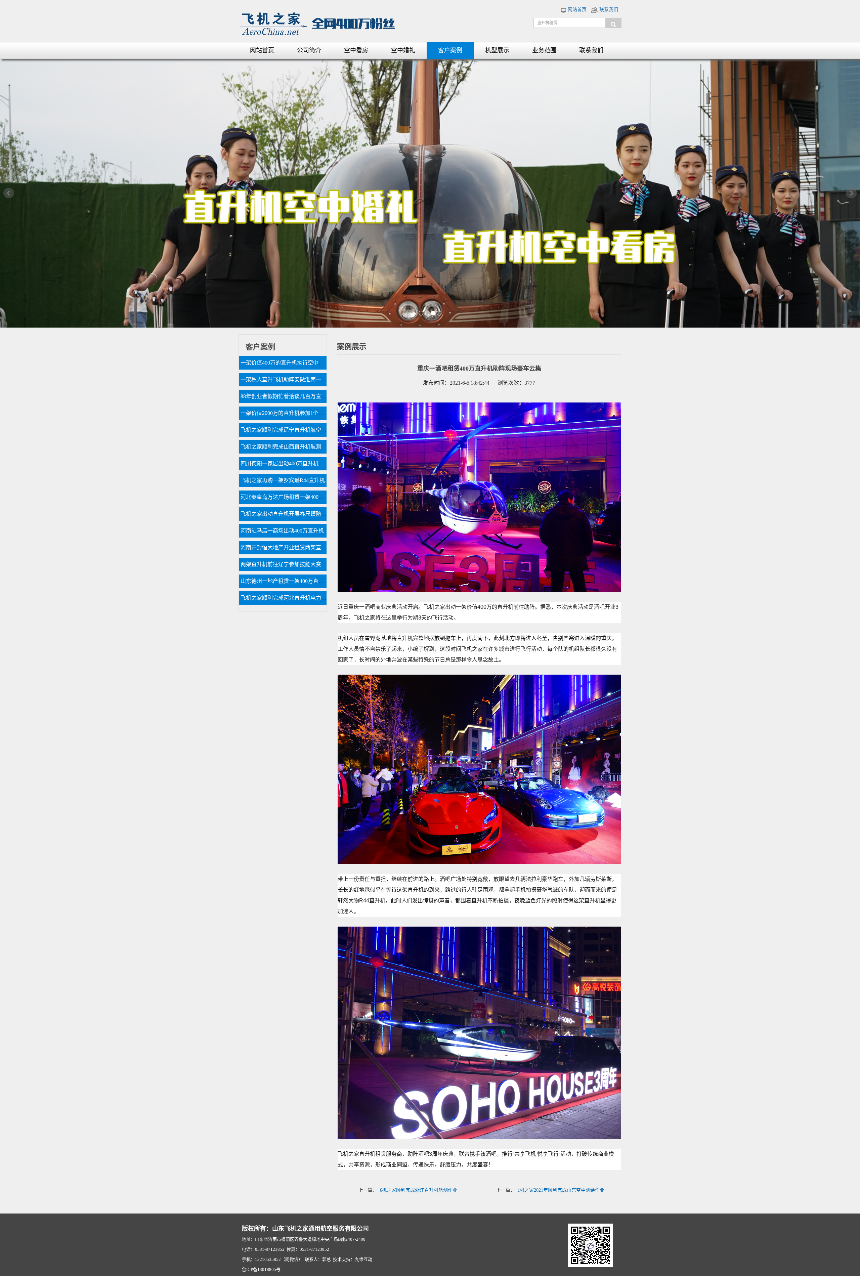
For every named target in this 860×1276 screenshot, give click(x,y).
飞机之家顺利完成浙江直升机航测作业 (417, 1190)
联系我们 (608, 9)
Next (851, 193)
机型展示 (497, 50)
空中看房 (356, 50)
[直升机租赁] (613, 23)
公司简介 (309, 50)
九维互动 (363, 1259)
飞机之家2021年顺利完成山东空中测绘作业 (559, 1190)
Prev (8, 193)
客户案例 (450, 50)
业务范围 (544, 50)
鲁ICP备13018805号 (261, 1269)
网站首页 (576, 9)
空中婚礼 (403, 50)
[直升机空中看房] (430, 193)
